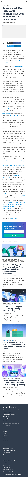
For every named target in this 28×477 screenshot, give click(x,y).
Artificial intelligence (7, 259)
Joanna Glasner (6, 275)
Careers (4, 433)
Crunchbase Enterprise (8, 448)
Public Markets (17, 303)
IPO (10, 303)
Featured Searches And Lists (9, 460)
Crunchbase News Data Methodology (10, 414)
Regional (4, 5)
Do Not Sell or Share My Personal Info (11, 423)
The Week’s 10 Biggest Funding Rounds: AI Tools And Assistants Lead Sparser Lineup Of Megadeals (12, 269)
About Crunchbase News (8, 412)
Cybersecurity (17, 339)
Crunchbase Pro (6, 446)
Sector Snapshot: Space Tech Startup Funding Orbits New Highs (12, 309)
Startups (9, 261)
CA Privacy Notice (6, 425)
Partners (5, 435)
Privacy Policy (6, 416)
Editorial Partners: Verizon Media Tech (11, 409)
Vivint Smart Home (14, 115)
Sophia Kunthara (6, 22)
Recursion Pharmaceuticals (10, 177)
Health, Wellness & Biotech (8, 260)
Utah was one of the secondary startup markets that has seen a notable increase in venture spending (13, 163)
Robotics (4, 261)
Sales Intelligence (6, 467)
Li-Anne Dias (13, 218)
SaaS (6, 340)
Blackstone (11, 109)
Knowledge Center (7, 463)
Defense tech (17, 259)
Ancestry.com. (6, 113)
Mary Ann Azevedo (6, 351)
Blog (4, 438)
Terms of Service (6, 418)
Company (5, 431)
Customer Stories (6, 452)
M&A (12, 303)
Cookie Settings (6, 421)
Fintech (23, 339)
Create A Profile (6, 465)
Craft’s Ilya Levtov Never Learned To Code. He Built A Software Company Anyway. (14, 383)
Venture (9, 5)
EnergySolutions (7, 208)
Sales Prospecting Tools (8, 471)
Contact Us (5, 440)
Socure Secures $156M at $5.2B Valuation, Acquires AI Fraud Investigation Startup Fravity (14, 345)
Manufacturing (19, 260)
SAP (23, 196)
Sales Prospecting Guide (8, 469)
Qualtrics (5, 194)
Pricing (4, 454)
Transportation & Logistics (18, 261)
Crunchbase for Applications (9, 450)
